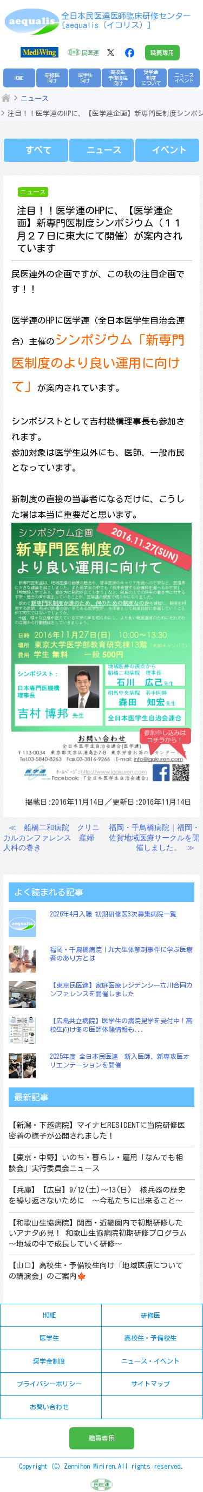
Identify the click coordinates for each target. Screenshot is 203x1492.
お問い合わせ (49, 1407)
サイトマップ (150, 1383)
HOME (19, 78)
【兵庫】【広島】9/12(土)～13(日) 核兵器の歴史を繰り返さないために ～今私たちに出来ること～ (97, 1195)
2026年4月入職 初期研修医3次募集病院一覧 (113, 914)
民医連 (90, 53)
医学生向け (85, 78)
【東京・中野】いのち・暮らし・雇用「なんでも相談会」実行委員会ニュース (96, 1163)
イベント (169, 150)
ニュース (35, 98)
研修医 (150, 1315)
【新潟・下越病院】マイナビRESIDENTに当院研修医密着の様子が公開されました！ (97, 1130)
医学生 (49, 1337)
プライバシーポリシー (49, 1383)
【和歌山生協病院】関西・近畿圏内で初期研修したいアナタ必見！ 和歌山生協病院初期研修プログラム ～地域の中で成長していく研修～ (98, 1233)
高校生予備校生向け (118, 78)
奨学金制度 (49, 1361)
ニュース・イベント (150, 1361)
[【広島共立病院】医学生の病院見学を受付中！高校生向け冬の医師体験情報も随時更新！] (25, 1030)
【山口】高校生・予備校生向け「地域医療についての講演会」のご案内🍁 (96, 1271)
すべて (38, 150)
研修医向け (52, 78)
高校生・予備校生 (150, 1337)
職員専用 (162, 53)
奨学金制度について (151, 78)
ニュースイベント (184, 78)
